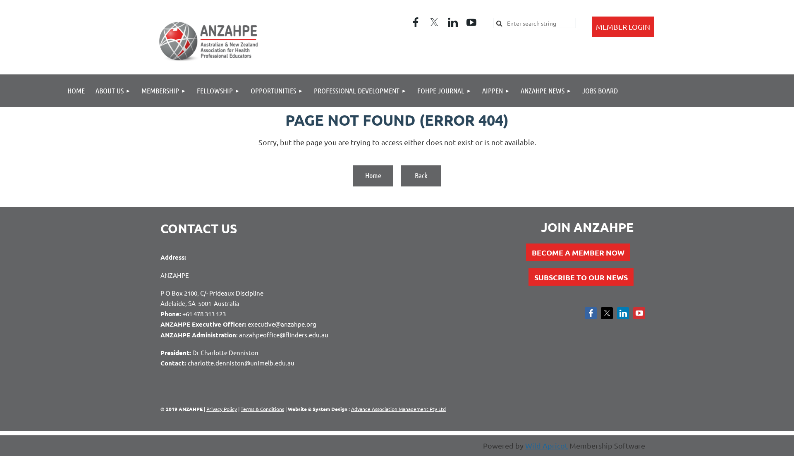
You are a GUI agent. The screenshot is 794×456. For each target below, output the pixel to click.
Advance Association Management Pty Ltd (398, 409)
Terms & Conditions (262, 409)
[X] (434, 22)
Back (421, 175)
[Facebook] (415, 22)
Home (373, 175)
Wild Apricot (546, 445)
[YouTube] (471, 22)
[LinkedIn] (453, 22)
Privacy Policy (221, 409)
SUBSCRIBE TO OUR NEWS (581, 277)
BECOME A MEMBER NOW (578, 252)
